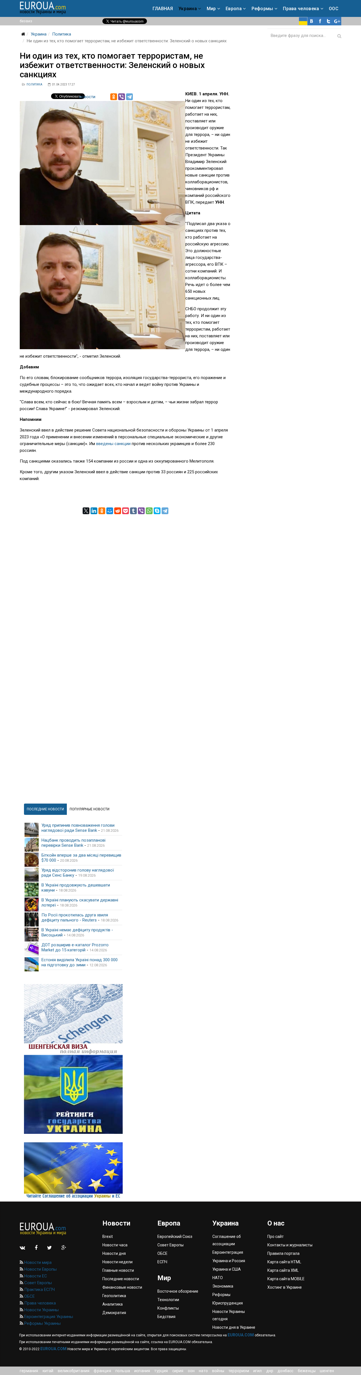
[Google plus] (337, 21)
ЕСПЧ (162, 1262)
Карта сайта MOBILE (286, 1279)
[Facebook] (320, 21)
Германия (29, 1371)
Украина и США (226, 1269)
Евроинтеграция (227, 1252)
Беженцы (307, 1371)
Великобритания (74, 1371)
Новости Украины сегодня (228, 1315)
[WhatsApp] (149, 510)
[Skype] (157, 510)
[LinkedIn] (94, 510)
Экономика (222, 1286)
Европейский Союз (174, 1236)
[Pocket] (125, 510)
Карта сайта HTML (284, 1262)
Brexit (107, 1236)
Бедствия (166, 1316)
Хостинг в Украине (284, 1287)
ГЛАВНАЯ (163, 8)
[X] (86, 510)
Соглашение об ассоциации (226, 1240)
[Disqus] (125, 584)
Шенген (327, 1371)
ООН (191, 1371)
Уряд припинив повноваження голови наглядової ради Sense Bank (78, 828)
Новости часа (114, 1245)
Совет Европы (37, 1282)
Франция (102, 1371)
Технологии (168, 1299)
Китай (48, 1371)
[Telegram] (129, 96)
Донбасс (285, 1371)
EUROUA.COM (241, 1335)
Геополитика (114, 1295)
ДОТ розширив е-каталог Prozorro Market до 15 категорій (75, 947)
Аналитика (112, 1304)
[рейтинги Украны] (73, 1094)
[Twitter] (328, 21)
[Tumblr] (133, 510)
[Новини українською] (303, 21)
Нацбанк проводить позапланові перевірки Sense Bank (73, 843)
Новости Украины (41, 1309)
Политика (61, 34)
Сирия (178, 1371)
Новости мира (37, 1262)
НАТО (203, 1371)
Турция (161, 1371)
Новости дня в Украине (233, 1327)
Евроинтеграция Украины (48, 1316)
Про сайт (275, 1236)
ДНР (270, 1371)
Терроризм (238, 1371)
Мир (211, 8)
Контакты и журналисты (289, 1245)
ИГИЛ (257, 1371)
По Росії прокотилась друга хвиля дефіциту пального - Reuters (74, 917)
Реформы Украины (42, 1323)
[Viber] (121, 96)
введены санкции (113, 443)
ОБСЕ (29, 1296)
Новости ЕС (35, 1276)
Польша (122, 1371)
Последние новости (120, 1279)
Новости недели (117, 1262)
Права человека (301, 8)
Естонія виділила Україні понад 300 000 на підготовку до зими (79, 962)
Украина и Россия (228, 1261)
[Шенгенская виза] (73, 1019)
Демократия (114, 1312)
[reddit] (117, 510)
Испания (142, 1371)
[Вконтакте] (311, 21)
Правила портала (283, 1253)
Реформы (262, 8)
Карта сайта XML (283, 1270)
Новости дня (114, 1253)
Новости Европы (40, 1269)
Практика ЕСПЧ (39, 1289)
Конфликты (168, 1308)
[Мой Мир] (109, 510)
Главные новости (118, 1270)
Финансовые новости (122, 1287)
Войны (218, 1371)
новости (87, 96)
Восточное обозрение (177, 1291)
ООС (333, 8)
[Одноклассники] (113, 96)
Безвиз (26, 21)
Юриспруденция (227, 1303)
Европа (234, 8)
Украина (188, 8)
